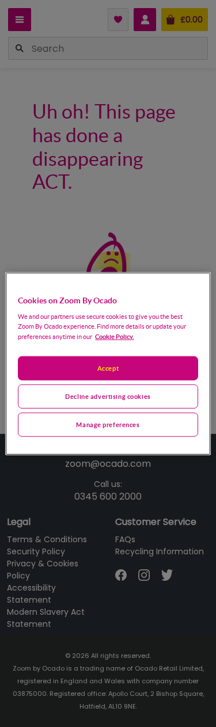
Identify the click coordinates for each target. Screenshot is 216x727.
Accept (108, 368)
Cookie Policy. (114, 336)
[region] (107, 363)
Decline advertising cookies (107, 396)
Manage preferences (107, 424)
